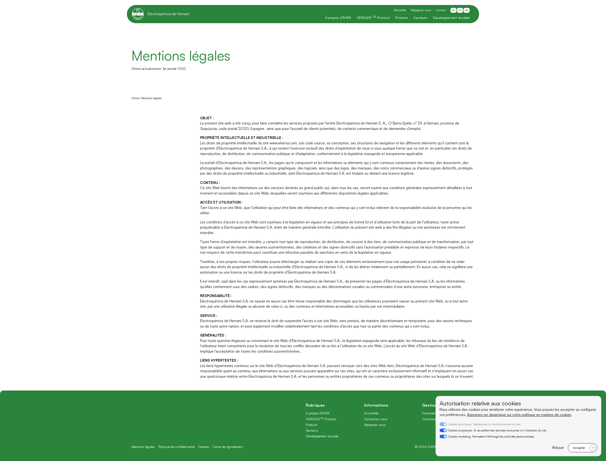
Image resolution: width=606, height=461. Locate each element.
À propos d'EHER (318, 413)
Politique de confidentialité (176, 447)
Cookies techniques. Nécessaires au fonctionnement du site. (484, 424)
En (466, 10)
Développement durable (451, 17)
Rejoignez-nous (421, 10)
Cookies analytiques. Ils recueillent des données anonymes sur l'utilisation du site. (497, 430)
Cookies (203, 447)
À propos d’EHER (338, 17)
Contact (441, 10)
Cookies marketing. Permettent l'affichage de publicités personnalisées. (491, 436)
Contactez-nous (376, 419)
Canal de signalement (227, 447)
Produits (401, 17)
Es (453, 10)
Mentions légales (143, 447)
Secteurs (420, 17)
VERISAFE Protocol (373, 17)
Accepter (579, 448)
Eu (460, 10)
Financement (431, 413)
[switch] (443, 430)
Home (135, 98)
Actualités (400, 10)
